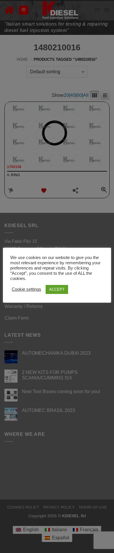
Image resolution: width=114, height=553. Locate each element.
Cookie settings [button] (26, 289)
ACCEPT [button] (57, 289)
